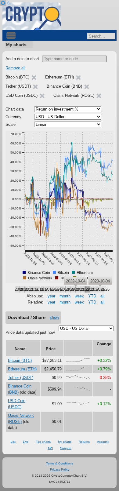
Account (103, 441)
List (13, 441)
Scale (10, 124)
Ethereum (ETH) (22, 369)
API (50, 448)
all (102, 296)
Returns (84, 441)
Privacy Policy (59, 469)
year (51, 296)
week (79, 296)
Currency (13, 117)
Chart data (14, 109)
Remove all (15, 68)
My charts (16, 44)
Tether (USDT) (20, 377)
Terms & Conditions (59, 463)
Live (26, 441)
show (54, 317)
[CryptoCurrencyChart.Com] (31, 16)
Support (65, 448)
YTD (92, 296)
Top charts (43, 441)
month (65, 296)
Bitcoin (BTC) (20, 360)
